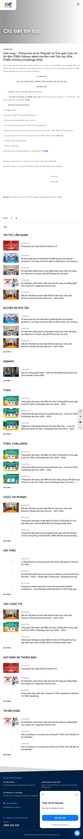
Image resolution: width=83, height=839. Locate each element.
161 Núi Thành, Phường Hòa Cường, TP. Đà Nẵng (20, 795)
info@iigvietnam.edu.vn (12, 807)
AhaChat (65, 825)
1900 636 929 (11, 825)
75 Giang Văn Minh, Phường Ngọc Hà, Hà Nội (19, 785)
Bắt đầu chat (60, 818)
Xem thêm (7, 351)
